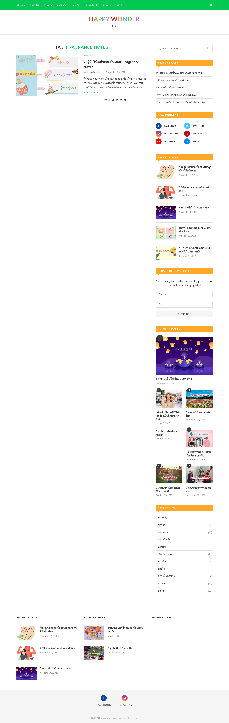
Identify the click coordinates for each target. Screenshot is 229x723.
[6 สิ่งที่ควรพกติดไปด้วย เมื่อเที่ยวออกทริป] (199, 438)
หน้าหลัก (20, 5)
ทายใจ (185, 568)
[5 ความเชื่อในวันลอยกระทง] (166, 212)
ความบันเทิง (92, 5)
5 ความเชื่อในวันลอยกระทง (170, 87)
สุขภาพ (185, 583)
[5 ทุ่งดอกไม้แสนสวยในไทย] (199, 399)
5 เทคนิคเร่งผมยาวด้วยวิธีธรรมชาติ (168, 489)
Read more (89, 92)
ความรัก (48, 5)
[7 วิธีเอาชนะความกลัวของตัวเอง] (166, 192)
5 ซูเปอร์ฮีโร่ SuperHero (121, 648)
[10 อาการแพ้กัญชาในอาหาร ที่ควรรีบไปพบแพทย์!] (166, 253)
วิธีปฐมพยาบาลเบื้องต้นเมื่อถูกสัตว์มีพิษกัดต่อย (179, 72)
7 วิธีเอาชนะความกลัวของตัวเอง (172, 80)
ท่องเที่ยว (76, 5)
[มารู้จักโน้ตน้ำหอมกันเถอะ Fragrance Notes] (47, 75)
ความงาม (62, 5)
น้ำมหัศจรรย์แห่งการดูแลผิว (167, 433)
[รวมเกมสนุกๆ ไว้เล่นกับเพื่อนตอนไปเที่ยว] (94, 633)
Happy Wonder (93, 72)
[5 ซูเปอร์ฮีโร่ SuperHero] (94, 653)
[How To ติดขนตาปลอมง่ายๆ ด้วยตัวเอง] (166, 232)
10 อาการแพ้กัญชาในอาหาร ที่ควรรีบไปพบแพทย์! (181, 102)
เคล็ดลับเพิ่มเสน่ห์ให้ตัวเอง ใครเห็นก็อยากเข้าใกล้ (168, 416)
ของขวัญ (34, 5)
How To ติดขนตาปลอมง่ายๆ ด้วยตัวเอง (176, 94)
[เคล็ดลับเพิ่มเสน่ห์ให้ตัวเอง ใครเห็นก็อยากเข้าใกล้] (169, 399)
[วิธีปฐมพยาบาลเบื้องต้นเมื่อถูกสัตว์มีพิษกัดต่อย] (166, 172)
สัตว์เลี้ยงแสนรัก (185, 575)
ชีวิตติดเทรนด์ (185, 554)
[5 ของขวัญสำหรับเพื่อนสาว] (199, 475)
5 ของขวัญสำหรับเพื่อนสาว (198, 489)
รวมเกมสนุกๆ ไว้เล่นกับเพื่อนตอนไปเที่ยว (125, 629)
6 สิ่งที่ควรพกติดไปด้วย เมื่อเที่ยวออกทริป (198, 453)
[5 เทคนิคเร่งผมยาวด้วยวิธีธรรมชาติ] (169, 475)
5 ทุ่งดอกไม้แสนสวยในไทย (198, 414)
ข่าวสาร (118, 5)
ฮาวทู (106, 5)
